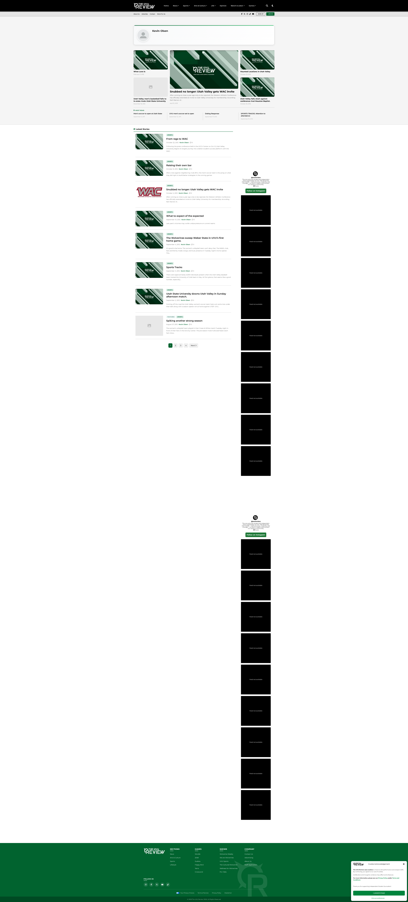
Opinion (223, 6)
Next (193, 345)
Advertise (145, 14)
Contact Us (249, 854)
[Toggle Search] (267, 6)
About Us (137, 14)
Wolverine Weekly (226, 854)
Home (166, 6)
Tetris (197, 868)
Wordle (197, 854)
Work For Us (161, 14)
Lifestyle (173, 865)
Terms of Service (203, 893)
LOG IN (270, 14)
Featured (170, 317)
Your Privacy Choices (187, 893)
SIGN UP (261, 14)
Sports (185, 6)
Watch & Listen (237, 6)
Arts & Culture (200, 6)
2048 (197, 858)
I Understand (379, 893)
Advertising (249, 858)
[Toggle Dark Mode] (272, 5)
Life (212, 6)
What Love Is (139, 72)
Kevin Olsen (160, 30)
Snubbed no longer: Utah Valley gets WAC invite (202, 91)
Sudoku (197, 861)
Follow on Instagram (256, 191)
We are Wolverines (227, 858)
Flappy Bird (199, 865)
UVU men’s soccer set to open (181, 114)
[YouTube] (253, 14)
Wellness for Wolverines (229, 868)
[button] (404, 864)
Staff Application (251, 865)
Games (252, 6)
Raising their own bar (179, 165)
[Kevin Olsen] (143, 35)
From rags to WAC (177, 138)
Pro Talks (223, 872)
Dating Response (212, 114)
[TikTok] (250, 14)
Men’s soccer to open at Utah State (148, 114)
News (175, 6)
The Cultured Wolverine (228, 865)
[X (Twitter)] (244, 14)
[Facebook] (241, 14)
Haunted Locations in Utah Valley (255, 72)
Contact (152, 14)
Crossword (199, 872)
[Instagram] (247, 14)
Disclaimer (228, 893)
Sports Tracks (174, 267)
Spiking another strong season (184, 320)
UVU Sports (224, 861)
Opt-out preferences (378, 898)
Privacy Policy (216, 893)
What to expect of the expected (185, 215)
